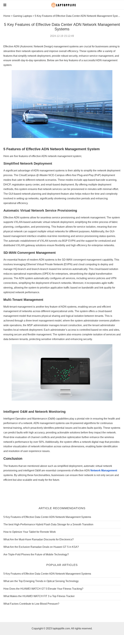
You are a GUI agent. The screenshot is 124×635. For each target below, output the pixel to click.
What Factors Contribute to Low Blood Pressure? (31, 603)
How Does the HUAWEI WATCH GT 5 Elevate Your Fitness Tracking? (43, 588)
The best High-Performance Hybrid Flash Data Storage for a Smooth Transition (48, 524)
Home (6, 16)
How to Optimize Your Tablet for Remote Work (29, 531)
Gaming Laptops (22, 16)
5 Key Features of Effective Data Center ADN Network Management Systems (47, 517)
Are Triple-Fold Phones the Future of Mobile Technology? (36, 554)
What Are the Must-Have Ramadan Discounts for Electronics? (38, 539)
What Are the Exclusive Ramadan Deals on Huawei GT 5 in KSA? (41, 547)
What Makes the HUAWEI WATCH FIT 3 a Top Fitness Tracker (39, 596)
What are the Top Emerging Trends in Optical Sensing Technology (41, 581)
